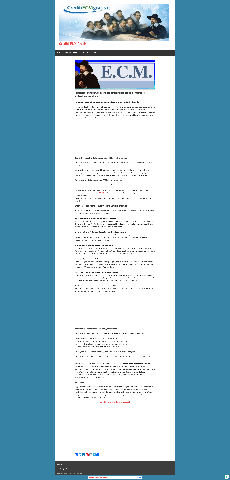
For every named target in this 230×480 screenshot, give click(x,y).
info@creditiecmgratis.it (67, 469)
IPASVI (101, 193)
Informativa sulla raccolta (98, 478)
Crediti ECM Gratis (73, 43)
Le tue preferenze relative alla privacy (123, 478)
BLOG (95, 53)
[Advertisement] (115, 139)
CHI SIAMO (60, 464)
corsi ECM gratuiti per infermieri (115, 402)
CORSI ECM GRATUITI (71, 53)
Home (58, 53)
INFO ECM (85, 53)
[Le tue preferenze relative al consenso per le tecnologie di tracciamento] (227, 477)
